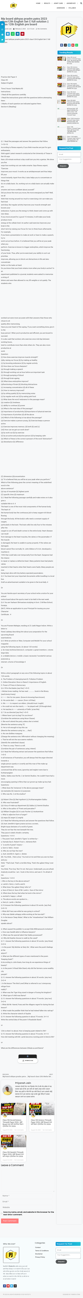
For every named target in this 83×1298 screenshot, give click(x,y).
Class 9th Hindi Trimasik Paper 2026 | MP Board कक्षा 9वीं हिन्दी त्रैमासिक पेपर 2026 (73, 94)
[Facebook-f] (4, 1285)
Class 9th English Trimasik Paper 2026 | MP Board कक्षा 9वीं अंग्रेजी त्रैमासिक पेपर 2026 (74, 86)
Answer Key (71, 3)
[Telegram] (11, 1285)
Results (47, 3)
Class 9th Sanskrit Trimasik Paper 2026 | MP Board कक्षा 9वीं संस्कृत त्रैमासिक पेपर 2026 (13, 1154)
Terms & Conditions (42, 1251)
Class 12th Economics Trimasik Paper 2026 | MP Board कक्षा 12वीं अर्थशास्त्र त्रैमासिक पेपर (73, 121)
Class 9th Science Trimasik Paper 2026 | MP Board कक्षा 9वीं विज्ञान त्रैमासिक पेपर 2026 (41, 1122)
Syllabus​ (72, 8)
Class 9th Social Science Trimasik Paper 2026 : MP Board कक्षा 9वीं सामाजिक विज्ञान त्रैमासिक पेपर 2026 (13, 1123)
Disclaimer (39, 1254)
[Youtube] (8, 1285)
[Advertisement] (27, 60)
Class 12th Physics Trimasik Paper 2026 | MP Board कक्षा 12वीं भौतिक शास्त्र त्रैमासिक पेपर (74, 130)
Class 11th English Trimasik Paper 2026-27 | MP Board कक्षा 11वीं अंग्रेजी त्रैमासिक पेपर (74, 139)
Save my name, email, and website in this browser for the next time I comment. (28, 1213)
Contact (38, 1247)
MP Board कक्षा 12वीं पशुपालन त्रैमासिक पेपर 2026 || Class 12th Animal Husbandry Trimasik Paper (72, 112)
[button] (81, 3)
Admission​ (61, 8)
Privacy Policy (40, 1257)
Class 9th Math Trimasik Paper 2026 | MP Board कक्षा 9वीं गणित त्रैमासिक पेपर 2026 (73, 103)
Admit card (58, 3)
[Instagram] (15, 1285)
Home (38, 3)
